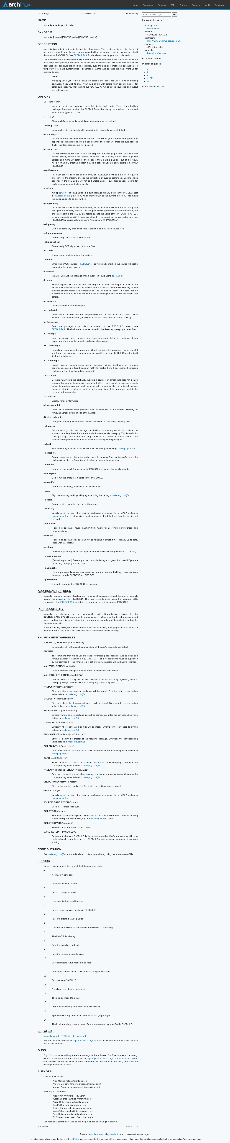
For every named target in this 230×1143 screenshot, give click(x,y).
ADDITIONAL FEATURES (54, 590)
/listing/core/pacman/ (157, 53)
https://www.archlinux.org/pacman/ (164, 41)
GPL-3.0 (75, 1139)
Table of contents (153, 58)
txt (158, 86)
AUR (207, 5)
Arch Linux (17, 5)
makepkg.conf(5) (62, 195)
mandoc (113, 1134)
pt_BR (150, 78)
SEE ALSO (45, 1031)
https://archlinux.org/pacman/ (87, 1040)
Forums (162, 5)
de (148, 72)
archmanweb (97, 1134)
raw (162, 86)
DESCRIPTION (47, 44)
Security (196, 5)
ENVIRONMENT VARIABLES (56, 637)
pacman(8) (117, 275)
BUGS (42, 1050)
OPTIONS (44, 96)
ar (148, 69)
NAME (42, 20)
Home (135, 5)
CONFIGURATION (49, 849)
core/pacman (153, 28)
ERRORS (44, 861)
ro (148, 81)
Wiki (173, 5)
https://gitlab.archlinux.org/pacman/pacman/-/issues (112, 1058)
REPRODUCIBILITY (51, 608)
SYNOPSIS (45, 32)
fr (147, 75)
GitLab (183, 5)
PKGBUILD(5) (80, 55)
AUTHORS (45, 1071)
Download (220, 5)
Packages (148, 5)
